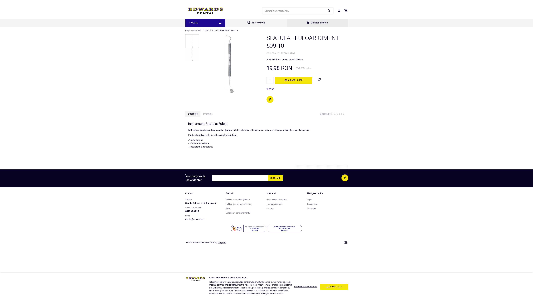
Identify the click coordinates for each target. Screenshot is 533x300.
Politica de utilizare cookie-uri (239, 204)
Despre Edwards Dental (276, 199)
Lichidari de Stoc (319, 22)
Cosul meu (311, 208)
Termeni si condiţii (274, 204)
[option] (229, 63)
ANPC (228, 208)
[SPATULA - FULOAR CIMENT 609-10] (192, 41)
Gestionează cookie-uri (305, 286)
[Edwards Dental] (205, 11)
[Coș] (346, 10)
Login (309, 199)
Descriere (193, 113)
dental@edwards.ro (195, 219)
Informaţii (208, 113)
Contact (269, 208)
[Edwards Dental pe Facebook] (269, 99)
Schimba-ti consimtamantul (238, 213)
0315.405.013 (258, 22)
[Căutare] (328, 10)
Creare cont (312, 204)
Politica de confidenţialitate (238, 199)
